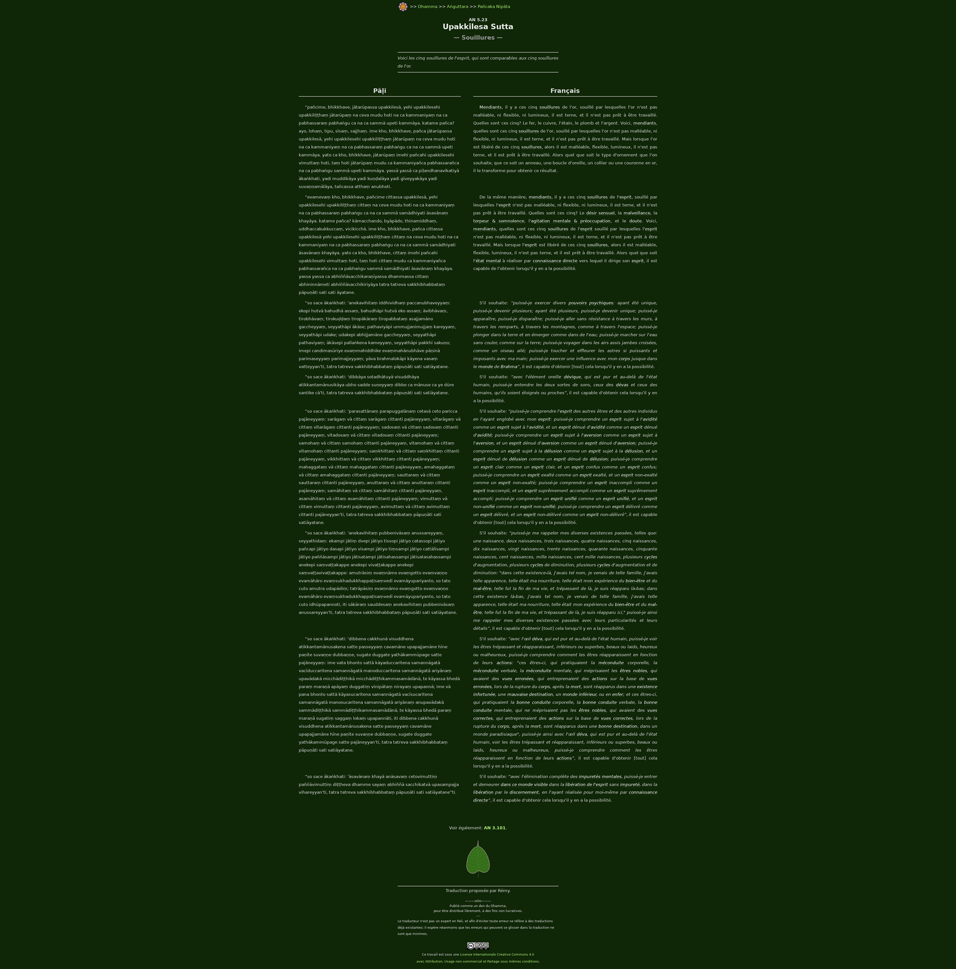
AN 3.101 (495, 827)
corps (624, 358)
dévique (572, 376)
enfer (617, 694)
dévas (622, 384)
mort (576, 686)
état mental (488, 260)
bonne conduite (533, 702)
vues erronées (518, 678)
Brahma (509, 366)
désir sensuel (600, 212)
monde (485, 366)
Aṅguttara (458, 6)
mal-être (482, 588)
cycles (650, 556)
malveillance (637, 212)
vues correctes (617, 718)
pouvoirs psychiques (591, 302)
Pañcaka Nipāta (494, 6)
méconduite (611, 662)
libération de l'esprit (586, 784)
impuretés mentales (600, 776)
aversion (593, 435)
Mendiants (490, 107)
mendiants (644, 123)
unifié (571, 498)
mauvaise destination (530, 694)
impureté (630, 784)
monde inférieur (579, 694)
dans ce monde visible (524, 784)
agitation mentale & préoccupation (570, 220)
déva (537, 638)
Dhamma (428, 6)
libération (483, 792)
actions (504, 662)
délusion (553, 451)
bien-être (635, 580)
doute (635, 220)
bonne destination (617, 726)
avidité (650, 419)
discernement (524, 792)
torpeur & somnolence (498, 220)
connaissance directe (555, 260)
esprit (625, 196)
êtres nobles (633, 670)
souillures (549, 107)
